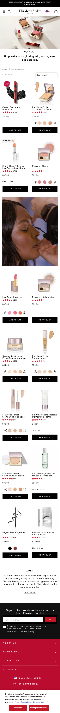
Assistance (11, 652)
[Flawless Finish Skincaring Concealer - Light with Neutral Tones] (10, 430)
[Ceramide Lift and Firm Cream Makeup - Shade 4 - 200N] (20, 372)
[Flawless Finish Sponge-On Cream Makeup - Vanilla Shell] (50, 123)
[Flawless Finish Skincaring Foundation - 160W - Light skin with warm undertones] (50, 372)
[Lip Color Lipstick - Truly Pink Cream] (15, 313)
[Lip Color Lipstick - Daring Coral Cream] (20, 313)
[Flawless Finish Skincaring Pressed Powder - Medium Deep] (20, 489)
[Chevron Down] (48, 11)
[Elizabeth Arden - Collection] (30, 11)
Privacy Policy (28, 631)
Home (5, 69)
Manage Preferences (38, 708)
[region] (30, 3)
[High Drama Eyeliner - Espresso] (15, 548)
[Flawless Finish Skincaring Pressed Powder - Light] (10, 489)
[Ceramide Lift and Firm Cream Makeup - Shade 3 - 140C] (15, 372)
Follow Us (10, 669)
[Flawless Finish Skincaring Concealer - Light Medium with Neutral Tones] (15, 430)
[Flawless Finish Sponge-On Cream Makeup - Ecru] (39, 123)
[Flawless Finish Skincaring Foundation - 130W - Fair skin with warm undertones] (45, 372)
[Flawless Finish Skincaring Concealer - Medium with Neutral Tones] (20, 430)
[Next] (54, 123)
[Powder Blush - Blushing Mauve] (45, 182)
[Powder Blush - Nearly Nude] (50, 182)
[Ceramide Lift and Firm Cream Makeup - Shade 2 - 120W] (10, 372)
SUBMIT (50, 619)
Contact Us (11, 660)
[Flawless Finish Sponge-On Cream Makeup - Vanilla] (45, 123)
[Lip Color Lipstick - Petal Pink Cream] (10, 313)
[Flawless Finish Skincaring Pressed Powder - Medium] (15, 489)
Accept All (18, 708)
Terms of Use (38, 702)
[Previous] (35, 123)
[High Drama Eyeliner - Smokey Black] (10, 548)
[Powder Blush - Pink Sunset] (39, 182)
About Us (9, 643)
